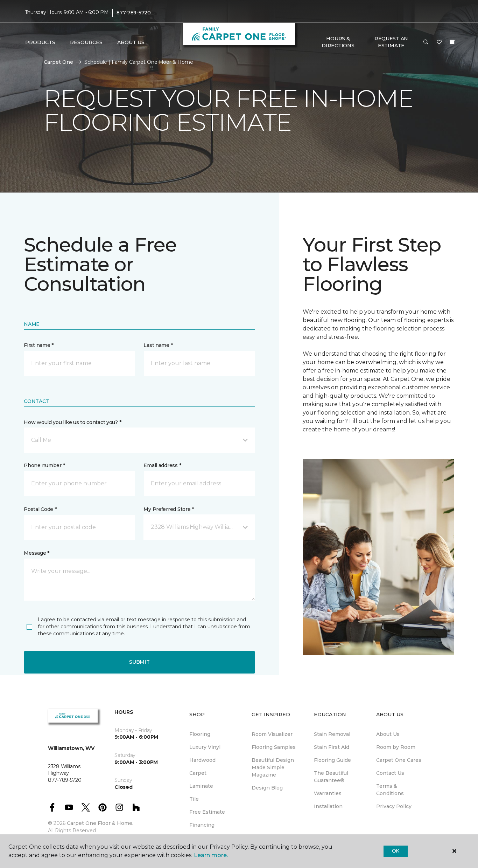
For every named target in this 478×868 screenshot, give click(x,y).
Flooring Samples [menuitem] (274, 747)
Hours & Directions (338, 42)
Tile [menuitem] (194, 799)
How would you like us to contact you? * (72, 422)
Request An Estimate (391, 42)
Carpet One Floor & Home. (100, 823)
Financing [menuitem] (202, 825)
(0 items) (452, 42)
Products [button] (40, 42)
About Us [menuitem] (388, 734)
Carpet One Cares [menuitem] (398, 760)
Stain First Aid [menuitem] (331, 747)
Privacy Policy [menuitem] (394, 806)
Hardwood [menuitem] (202, 760)
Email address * (162, 465)
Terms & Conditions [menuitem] (390, 790)
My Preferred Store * (168, 509)
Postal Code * (40, 509)
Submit (139, 662)
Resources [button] (86, 42)
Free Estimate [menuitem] (207, 812)
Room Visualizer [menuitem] (272, 734)
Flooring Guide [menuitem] (332, 760)
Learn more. (211, 855)
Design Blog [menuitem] (267, 788)
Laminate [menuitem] (201, 786)
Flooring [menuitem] (199, 734)
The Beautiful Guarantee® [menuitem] (331, 777)
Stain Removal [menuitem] (332, 734)
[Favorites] (439, 42)
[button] (426, 42)
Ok (395, 851)
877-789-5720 (134, 12)
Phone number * (44, 465)
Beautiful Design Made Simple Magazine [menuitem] (273, 767)
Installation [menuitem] (328, 806)
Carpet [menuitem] (197, 773)
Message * (36, 553)
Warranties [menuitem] (328, 793)
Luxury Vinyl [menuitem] (204, 747)
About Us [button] (131, 42)
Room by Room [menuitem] (395, 747)
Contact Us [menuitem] (390, 773)
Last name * (158, 345)
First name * (39, 345)
